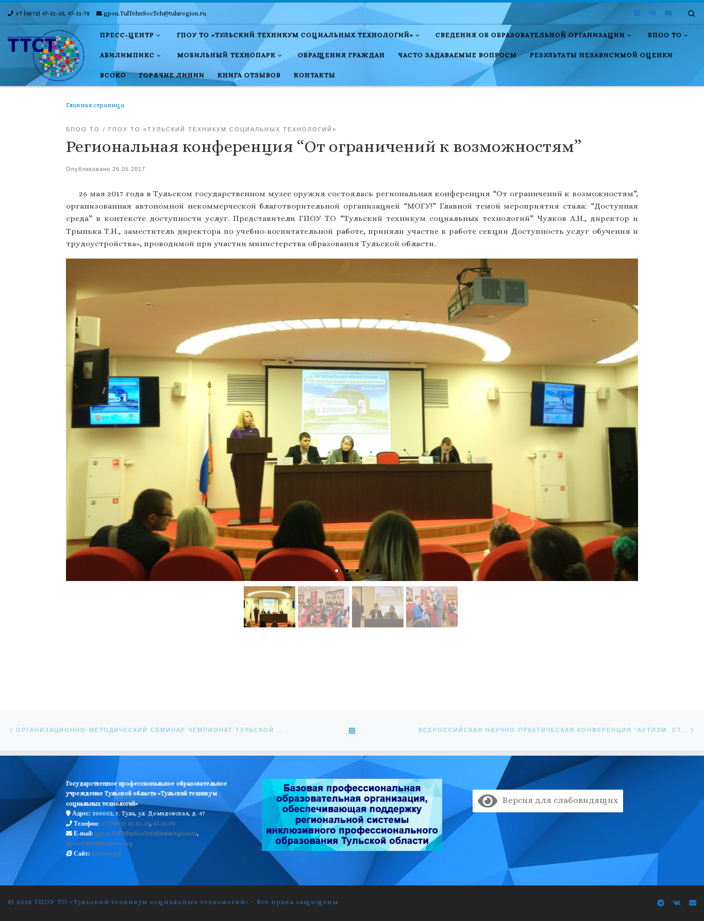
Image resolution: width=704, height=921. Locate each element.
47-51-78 (164, 823)
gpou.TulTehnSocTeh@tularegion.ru (146, 833)
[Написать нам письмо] (668, 13)
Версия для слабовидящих (557, 800)
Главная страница (95, 105)
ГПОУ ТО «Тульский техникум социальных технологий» (141, 902)
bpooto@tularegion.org (99, 843)
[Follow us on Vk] (653, 13)
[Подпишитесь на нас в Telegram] (637, 13)
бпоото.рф (107, 853)
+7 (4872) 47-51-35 (125, 823)
